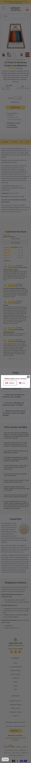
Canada (11, 383)
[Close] (28, 376)
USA (23, 383)
